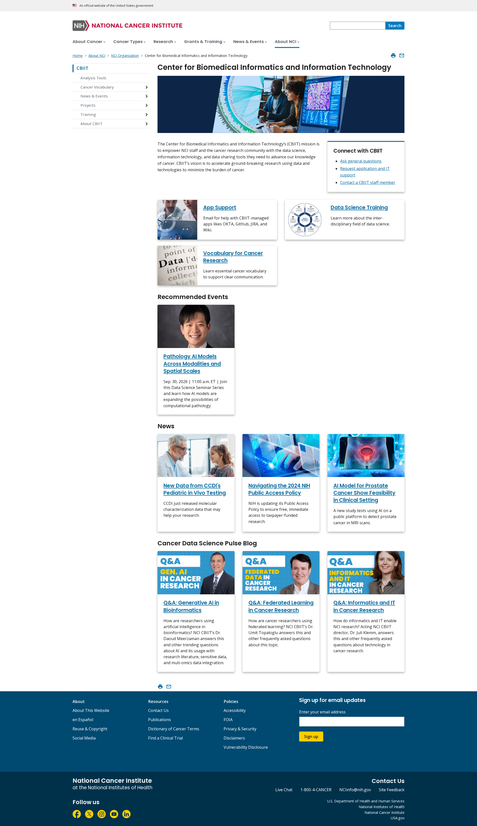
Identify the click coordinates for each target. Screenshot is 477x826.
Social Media (84, 738)
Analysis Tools (93, 77)
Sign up (311, 736)
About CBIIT (91, 123)
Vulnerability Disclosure (246, 747)
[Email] (401, 55)
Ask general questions (361, 161)
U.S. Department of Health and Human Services (365, 801)
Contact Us (158, 710)
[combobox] (357, 26)
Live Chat (283, 789)
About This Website (91, 710)
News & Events (94, 95)
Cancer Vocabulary (97, 87)
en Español (83, 719)
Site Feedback (391, 789)
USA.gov (397, 818)
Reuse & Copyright (90, 729)
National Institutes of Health (381, 806)
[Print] (393, 55)
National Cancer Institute (384, 812)
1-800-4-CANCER (315, 789)
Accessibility (235, 710)
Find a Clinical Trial (165, 738)
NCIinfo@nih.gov (355, 789)
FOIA (228, 719)
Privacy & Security (240, 729)
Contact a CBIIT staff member (367, 182)
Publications (159, 719)
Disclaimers (234, 738)
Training (88, 114)
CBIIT (82, 68)
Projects (87, 105)
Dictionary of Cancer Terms (173, 729)
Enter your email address (322, 712)
